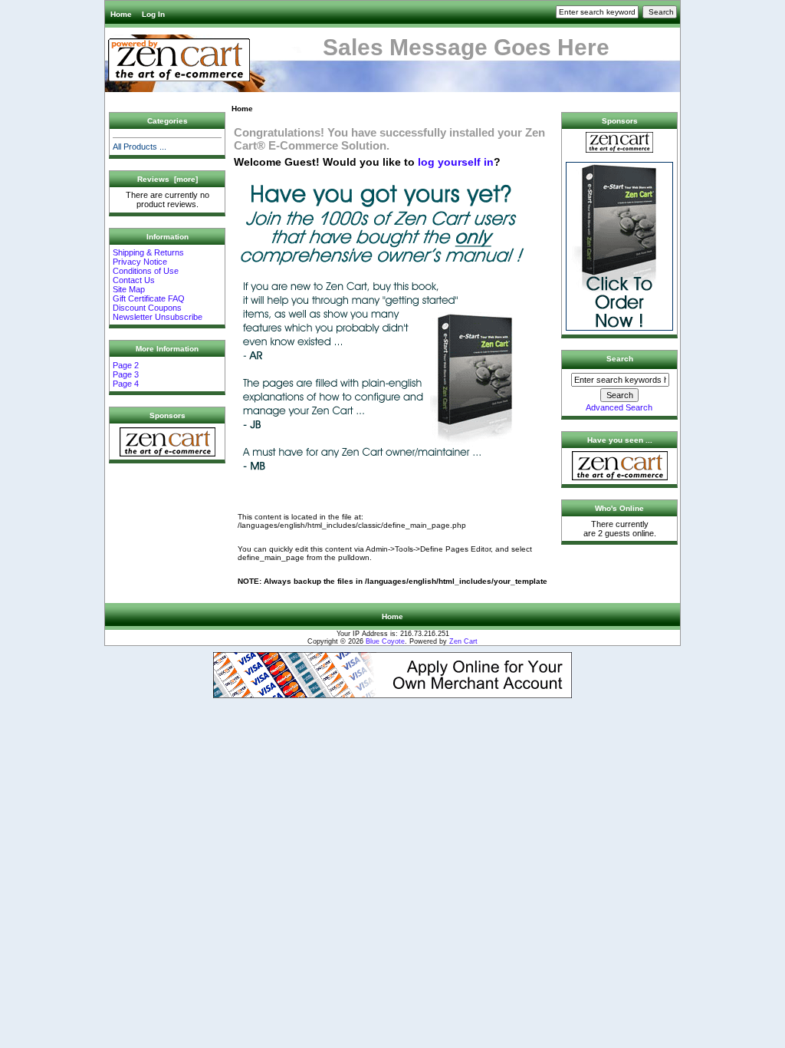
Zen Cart (463, 641)
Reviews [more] (167, 179)
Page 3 (126, 374)
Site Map (129, 289)
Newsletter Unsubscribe (157, 316)
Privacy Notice (140, 261)
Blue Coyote (385, 641)
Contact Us (134, 280)
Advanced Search (619, 407)
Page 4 (126, 383)
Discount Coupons (147, 307)
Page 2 (126, 365)
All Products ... (139, 146)
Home (121, 14)
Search (619, 358)
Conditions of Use (146, 270)
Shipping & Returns (148, 252)
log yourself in (456, 162)
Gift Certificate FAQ (149, 298)
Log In (153, 14)
